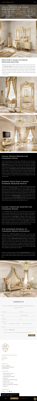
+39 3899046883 (7, 365)
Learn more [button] (11, 395)
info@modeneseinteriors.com (8, 367)
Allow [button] (14, 398)
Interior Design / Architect (14, 323)
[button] (35, 2)
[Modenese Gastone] (8, 2)
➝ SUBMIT (32, 335)
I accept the (9, 329)
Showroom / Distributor (27, 323)
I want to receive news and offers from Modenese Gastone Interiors (17, 332)
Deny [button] (6, 398)
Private (5, 323)
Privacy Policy (12, 329)
